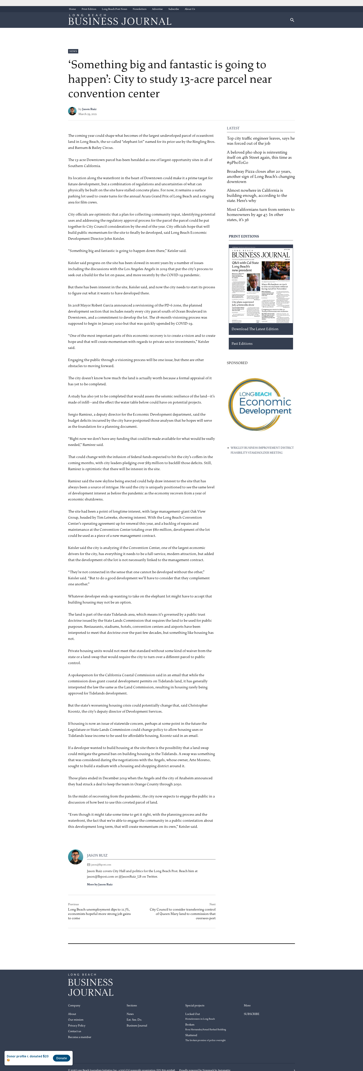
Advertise (157, 9)
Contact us (74, 1031)
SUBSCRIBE (251, 1014)
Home (72, 9)
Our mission (75, 1020)
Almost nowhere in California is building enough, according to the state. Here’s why (257, 195)
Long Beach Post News (114, 9)
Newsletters (139, 9)
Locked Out (200, 1016)
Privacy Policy (76, 1025)
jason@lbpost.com (101, 864)
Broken (205, 1027)
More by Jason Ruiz (100, 884)
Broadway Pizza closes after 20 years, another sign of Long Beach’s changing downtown (261, 176)
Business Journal (137, 1025)
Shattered (205, 1037)
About (72, 1014)
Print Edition (89, 9)
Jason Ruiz (89, 109)
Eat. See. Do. (134, 1020)
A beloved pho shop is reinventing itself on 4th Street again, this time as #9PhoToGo (259, 157)
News (73, 51)
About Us (190, 9)
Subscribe (173, 9)
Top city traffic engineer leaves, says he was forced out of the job (261, 141)
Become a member (79, 1037)
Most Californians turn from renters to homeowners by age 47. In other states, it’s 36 (261, 214)
